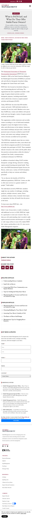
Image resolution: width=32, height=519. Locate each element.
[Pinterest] (21, 1)
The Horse (4, 466)
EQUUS (4, 460)
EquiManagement (6, 463)
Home (2, 37)
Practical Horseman (6, 458)
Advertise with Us (6, 498)
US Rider (4, 477)
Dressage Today (5, 468)
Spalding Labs (5, 479)
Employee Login (5, 501)
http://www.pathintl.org (7, 206)
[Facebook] (17, 1)
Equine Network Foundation (8, 485)
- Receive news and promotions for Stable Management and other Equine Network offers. (15, 395)
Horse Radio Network (6, 487)
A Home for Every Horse (7, 482)
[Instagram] (19, 1)
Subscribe (16, 420)
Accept (4, 516)
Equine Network (5, 496)
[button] (3, 267)
